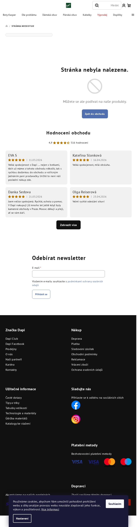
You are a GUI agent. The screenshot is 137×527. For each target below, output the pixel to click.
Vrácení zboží (79, 364)
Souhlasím (114, 504)
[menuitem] (9, 15)
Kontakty (11, 369)
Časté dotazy (14, 397)
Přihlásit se (41, 294)
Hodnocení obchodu (68, 133)
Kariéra (10, 364)
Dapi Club (12, 338)
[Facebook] (75, 405)
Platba (75, 344)
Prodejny (11, 349)
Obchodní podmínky (84, 354)
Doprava (76, 338)
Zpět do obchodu (95, 113)
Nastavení (22, 518)
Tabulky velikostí (16, 408)
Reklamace (78, 359)
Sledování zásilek (82, 349)
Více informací (50, 509)
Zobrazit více (68, 225)
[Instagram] (75, 419)
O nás (9, 354)
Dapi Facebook (15, 344)
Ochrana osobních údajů (87, 369)
